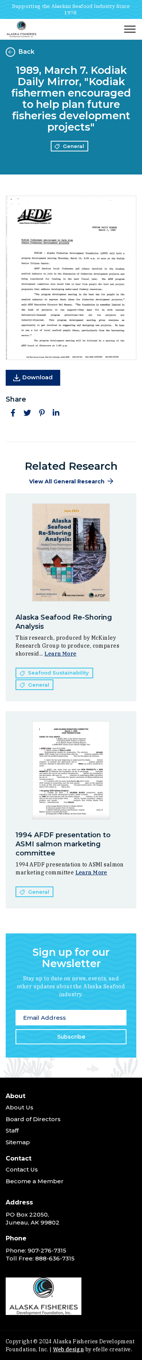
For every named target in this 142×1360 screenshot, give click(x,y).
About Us (19, 1107)
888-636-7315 (55, 1258)
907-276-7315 (47, 1250)
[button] (13, 413)
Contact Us (22, 1169)
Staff (12, 1130)
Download (37, 377)
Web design (68, 1349)
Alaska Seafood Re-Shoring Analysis (64, 622)
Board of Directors (33, 1119)
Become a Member (35, 1181)
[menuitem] (71, 1121)
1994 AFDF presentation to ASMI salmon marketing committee (63, 844)
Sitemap (18, 1142)
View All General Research (67, 481)
